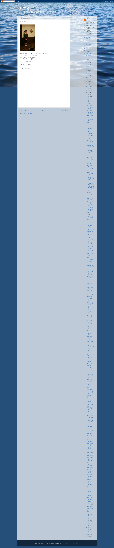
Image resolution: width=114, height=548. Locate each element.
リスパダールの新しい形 (90, 471)
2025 (87, 62)
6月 (89, 521)
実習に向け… (89, 284)
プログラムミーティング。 (90, 303)
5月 (89, 523)
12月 (89, 88)
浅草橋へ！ (90, 133)
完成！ (89, 122)
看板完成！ (90, 157)
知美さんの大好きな (90, 242)
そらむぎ (88, 20)
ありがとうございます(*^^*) (90, 142)
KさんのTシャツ (90, 277)
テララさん (90, 294)
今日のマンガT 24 (90, 226)
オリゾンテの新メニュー (90, 209)
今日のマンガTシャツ (90, 345)
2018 (87, 77)
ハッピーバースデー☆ (90, 371)
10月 (89, 92)
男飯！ (89, 387)
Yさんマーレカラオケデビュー (90, 503)
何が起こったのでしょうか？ (90, 449)
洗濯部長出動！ (90, 120)
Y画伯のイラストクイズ (90, 174)
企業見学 (89, 439)
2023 (87, 66)
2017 (87, 79)
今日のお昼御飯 (90, 444)
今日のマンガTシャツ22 (90, 267)
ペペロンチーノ (90, 487)
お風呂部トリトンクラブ (90, 380)
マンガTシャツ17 (90, 366)
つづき (89, 223)
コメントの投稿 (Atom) (29, 113)
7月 (89, 518)
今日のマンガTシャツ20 (90, 338)
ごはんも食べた (90, 254)
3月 (89, 527)
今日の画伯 (90, 404)
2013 (87, 534)
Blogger (78, 543)
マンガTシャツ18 (90, 355)
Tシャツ (89, 331)
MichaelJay (63, 543)
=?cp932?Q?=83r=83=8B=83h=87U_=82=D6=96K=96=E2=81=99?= (90, 186)
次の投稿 (23, 110)
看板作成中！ (89, 166)
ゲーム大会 (90, 363)
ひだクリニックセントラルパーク (89, 51)
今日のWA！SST (90, 213)
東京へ (89, 192)
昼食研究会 (90, 415)
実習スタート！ (90, 160)
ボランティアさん (90, 430)
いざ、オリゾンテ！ (90, 217)
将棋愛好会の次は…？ (90, 459)
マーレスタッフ (90, 280)
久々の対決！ (89, 299)
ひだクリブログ (88, 53)
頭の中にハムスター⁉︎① (90, 481)
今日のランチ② (90, 351)
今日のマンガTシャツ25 (90, 179)
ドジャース (90, 239)
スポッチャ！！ (89, 195)
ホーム (44, 110)
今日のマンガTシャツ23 (90, 236)
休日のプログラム (90, 199)
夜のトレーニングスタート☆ (90, 464)
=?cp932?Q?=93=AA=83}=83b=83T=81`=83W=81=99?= (90, 421)
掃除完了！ (90, 389)
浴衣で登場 (90, 259)
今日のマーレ (26, 8)
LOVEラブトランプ (90, 323)
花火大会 (89, 257)
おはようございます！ (90, 317)
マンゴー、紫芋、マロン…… (90, 492)
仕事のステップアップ (90, 152)
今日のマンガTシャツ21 (90, 308)
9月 (89, 94)
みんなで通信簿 (90, 169)
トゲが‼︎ (89, 155)
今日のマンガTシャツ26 (90, 147)
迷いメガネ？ (89, 291)
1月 (89, 531)
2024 (87, 64)
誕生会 (89, 98)
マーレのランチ (90, 436)
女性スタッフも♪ (90, 453)
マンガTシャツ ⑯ (90, 384)
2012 (87, 536)
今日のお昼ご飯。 (90, 412)
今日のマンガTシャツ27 (90, 130)
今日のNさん (90, 229)
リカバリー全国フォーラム (90, 107)
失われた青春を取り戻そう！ (90, 376)
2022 (87, 68)
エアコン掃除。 (90, 392)
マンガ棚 (89, 320)
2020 (87, 73)
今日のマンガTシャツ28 (90, 102)
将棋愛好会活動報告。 (90, 408)
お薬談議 (89, 296)
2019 (87, 75)
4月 (89, 525)
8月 (89, 97)
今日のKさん (90, 361)
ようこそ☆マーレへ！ (90, 137)
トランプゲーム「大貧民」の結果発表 (90, 272)
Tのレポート (90, 506)
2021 (87, 70)
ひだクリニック (88, 48)
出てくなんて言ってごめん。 (90, 247)
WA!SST (89, 348)
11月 (89, 90)
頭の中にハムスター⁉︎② (90, 476)
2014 (87, 86)
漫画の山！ (90, 395)
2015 (87, 84)
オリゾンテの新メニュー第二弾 (90, 203)
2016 (87, 81)
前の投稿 (65, 110)
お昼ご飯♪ (89, 497)
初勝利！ (89, 163)
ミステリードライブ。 (90, 327)
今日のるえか (87, 55)
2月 (89, 529)
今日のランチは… (90, 427)
